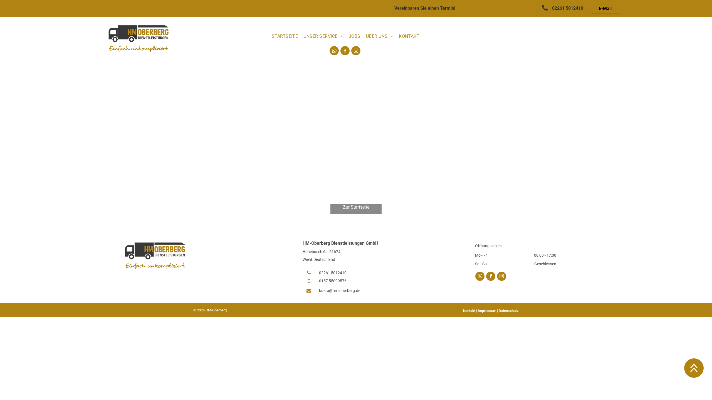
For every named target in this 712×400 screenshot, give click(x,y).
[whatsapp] (334, 51)
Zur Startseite (356, 207)
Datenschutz (509, 311)
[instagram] (355, 51)
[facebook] (345, 51)
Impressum (487, 311)
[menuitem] (285, 36)
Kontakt (469, 311)
